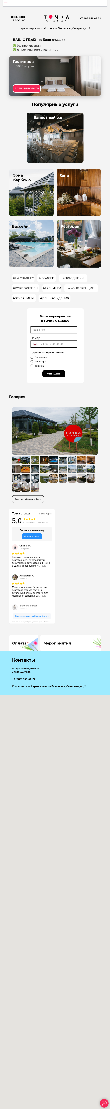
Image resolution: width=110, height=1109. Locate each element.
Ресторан (70, 226)
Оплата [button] (19, 643)
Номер (35, 338)
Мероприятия (57, 643)
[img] (55, 76)
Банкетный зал (48, 117)
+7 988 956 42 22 (90, 18)
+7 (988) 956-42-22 (23, 679)
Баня (64, 176)
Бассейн (20, 226)
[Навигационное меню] (5, 3)
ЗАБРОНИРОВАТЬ (27, 88)
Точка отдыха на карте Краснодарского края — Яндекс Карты (32, 622)
